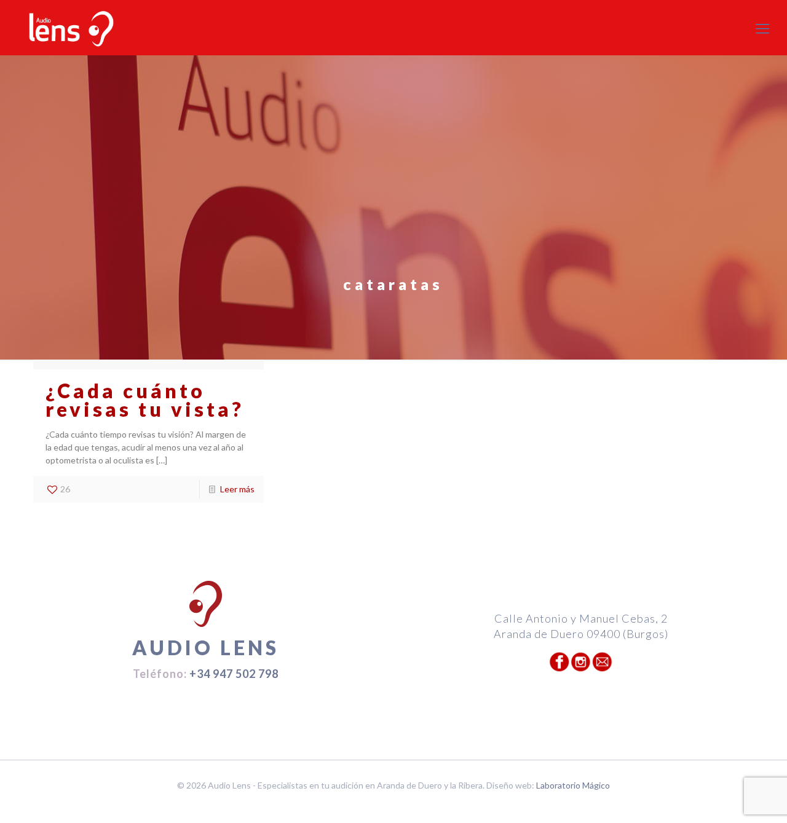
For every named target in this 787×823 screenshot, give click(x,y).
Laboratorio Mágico (573, 785)
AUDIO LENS (205, 648)
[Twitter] (401, 803)
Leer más (237, 489)
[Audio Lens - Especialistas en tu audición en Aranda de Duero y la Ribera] (71, 28)
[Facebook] (385, 803)
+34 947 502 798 (234, 673)
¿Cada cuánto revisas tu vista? (144, 400)
